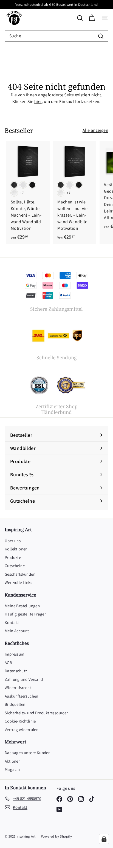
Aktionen (13, 761)
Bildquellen (15, 704)
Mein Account (17, 630)
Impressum (14, 654)
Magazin (12, 769)
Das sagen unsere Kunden (27, 752)
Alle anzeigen (95, 130)
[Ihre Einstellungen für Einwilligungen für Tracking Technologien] (104, 839)
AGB (8, 662)
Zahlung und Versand (24, 679)
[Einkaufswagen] (91, 18)
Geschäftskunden (20, 574)
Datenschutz (16, 670)
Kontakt (12, 622)
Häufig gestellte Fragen (26, 614)
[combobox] (56, 36)
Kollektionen (16, 549)
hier (38, 101)
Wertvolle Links (18, 582)
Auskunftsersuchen (21, 696)
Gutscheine (15, 565)
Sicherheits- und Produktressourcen (37, 712)
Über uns (13, 540)
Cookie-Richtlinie (20, 721)
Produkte (13, 557)
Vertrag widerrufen (21, 729)
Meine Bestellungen (22, 605)
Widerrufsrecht (18, 687)
